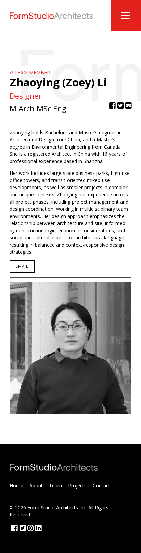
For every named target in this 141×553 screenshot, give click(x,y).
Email (22, 266)
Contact (101, 485)
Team (55, 485)
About (36, 485)
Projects (77, 485)
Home (16, 485)
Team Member (30, 72)
